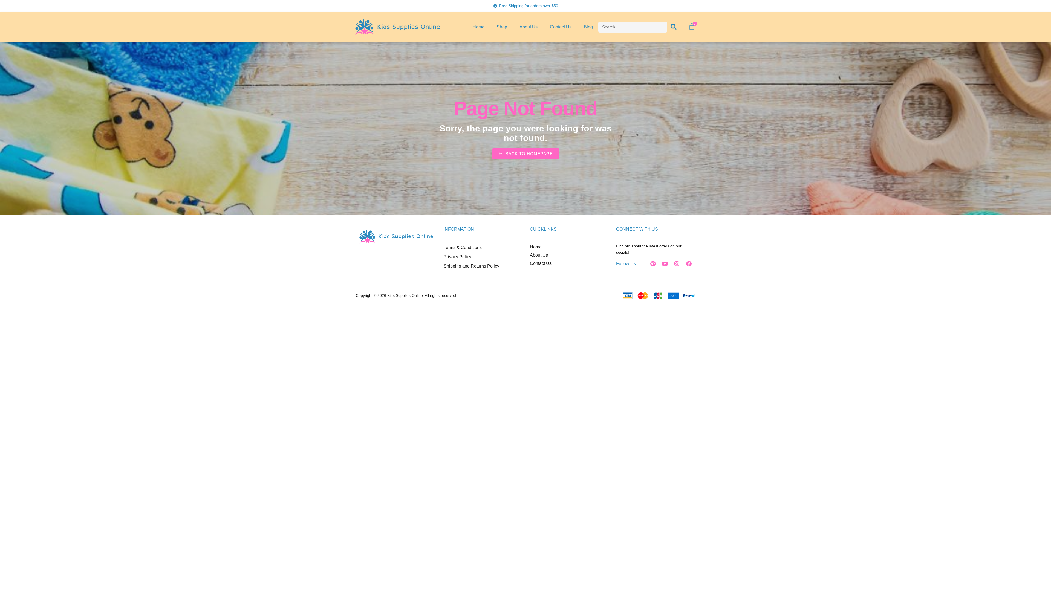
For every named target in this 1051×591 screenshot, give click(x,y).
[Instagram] (677, 263)
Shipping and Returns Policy (471, 266)
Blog (588, 27)
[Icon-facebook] (640, 263)
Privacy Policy (457, 256)
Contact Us (560, 27)
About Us (528, 27)
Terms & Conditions (463, 247)
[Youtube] (665, 263)
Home (478, 27)
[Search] (673, 27)
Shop (502, 27)
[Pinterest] (653, 263)
